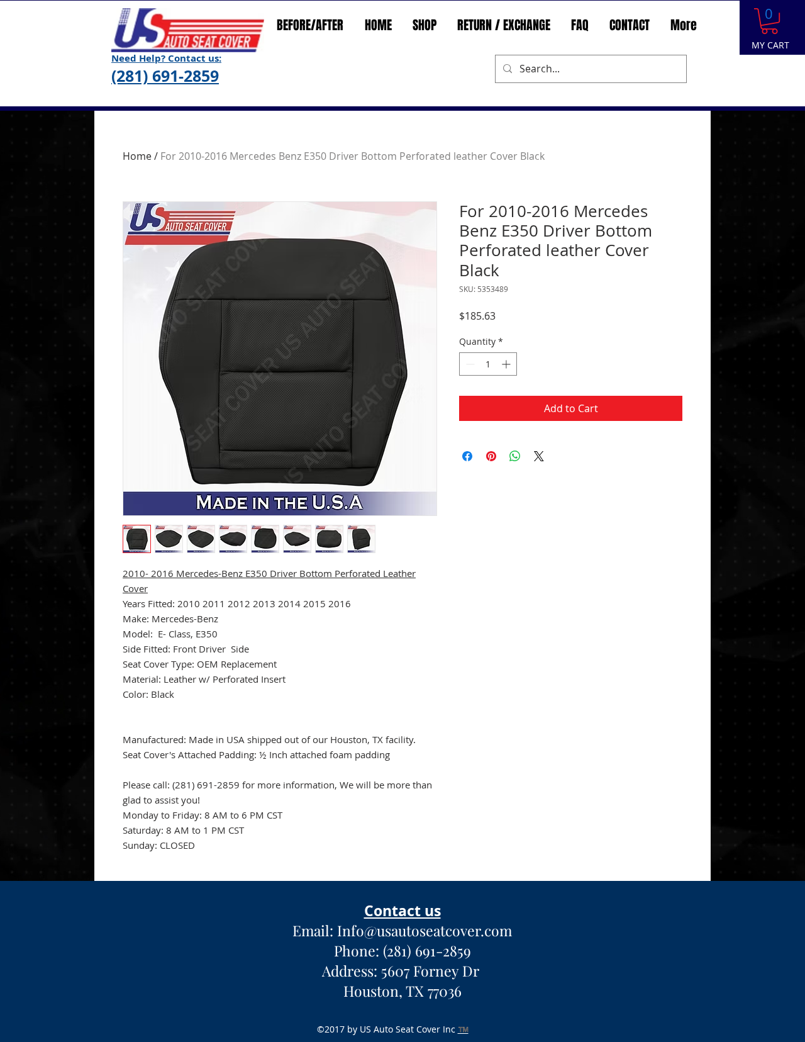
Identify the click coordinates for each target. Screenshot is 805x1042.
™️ (463, 1029)
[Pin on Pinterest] (491, 541)
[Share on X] (539, 541)
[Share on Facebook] (467, 541)
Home (137, 156)
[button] (769, 21)
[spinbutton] (488, 450)
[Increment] (507, 450)
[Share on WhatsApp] (515, 541)
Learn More (518, 349)
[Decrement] (469, 450)
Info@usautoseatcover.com (424, 930)
